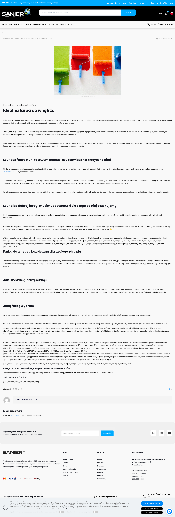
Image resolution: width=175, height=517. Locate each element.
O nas (65, 466)
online (68, 459)
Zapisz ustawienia (152, 508)
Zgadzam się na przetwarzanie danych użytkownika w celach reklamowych (33, 512)
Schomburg (102, 479)
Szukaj (128, 12)
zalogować (15, 415)
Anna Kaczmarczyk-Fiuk (24, 38)
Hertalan (100, 466)
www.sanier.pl (8, 172)
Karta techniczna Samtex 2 (15, 377)
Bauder (100, 476)
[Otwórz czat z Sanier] (169, 511)
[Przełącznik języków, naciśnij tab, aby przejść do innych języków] (171, 13)
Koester (100, 472)
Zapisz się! (107, 433)
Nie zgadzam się (152, 512)
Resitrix (100, 463)
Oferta (65, 463)
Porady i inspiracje (70, 472)
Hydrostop (101, 469)
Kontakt (66, 476)
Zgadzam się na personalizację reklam (79, 512)
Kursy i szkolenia (69, 469)
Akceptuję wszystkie (152, 503)
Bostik (99, 459)
